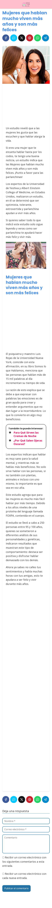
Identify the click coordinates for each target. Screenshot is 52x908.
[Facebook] (5, 37)
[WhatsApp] (37, 37)
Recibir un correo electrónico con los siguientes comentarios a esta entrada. (24, 861)
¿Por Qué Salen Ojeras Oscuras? (28, 442)
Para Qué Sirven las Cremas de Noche (26, 434)
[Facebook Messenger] (13, 37)
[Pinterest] (29, 37)
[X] (21, 37)
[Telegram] (45, 37)
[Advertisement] (25, 106)
